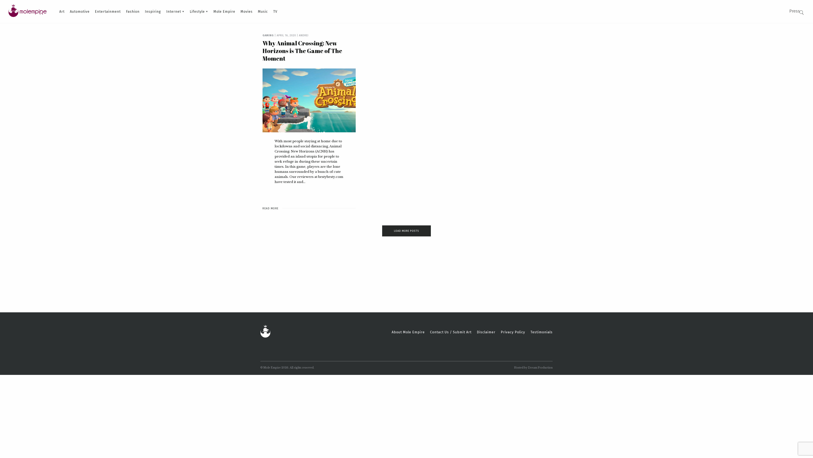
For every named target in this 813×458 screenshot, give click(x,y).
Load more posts (406, 230)
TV (275, 11)
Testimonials (541, 332)
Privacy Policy (513, 332)
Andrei (303, 35)
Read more (271, 208)
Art (62, 11)
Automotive (80, 11)
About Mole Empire (408, 332)
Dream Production (540, 367)
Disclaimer (486, 332)
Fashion (133, 11)
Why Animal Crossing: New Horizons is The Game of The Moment (302, 50)
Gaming (268, 35)
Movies (247, 11)
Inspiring (153, 11)
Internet (173, 11)
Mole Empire (224, 11)
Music (263, 11)
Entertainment (108, 11)
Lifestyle (197, 11)
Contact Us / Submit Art (450, 332)
